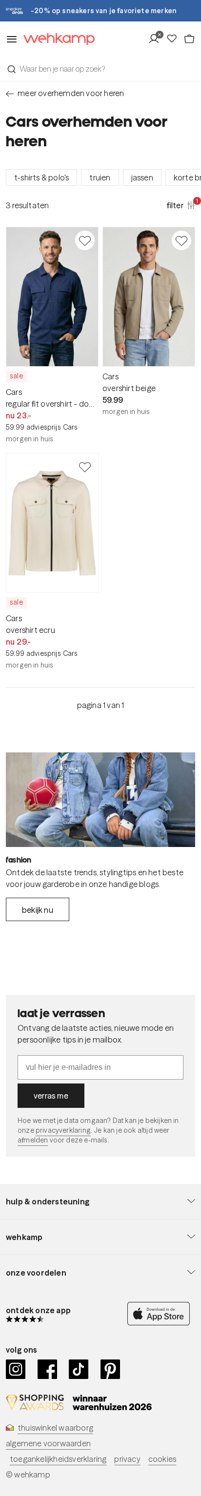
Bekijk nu (37, 910)
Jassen (142, 177)
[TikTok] (79, 1369)
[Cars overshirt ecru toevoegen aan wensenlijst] (85, 466)
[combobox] (100, 69)
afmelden (33, 1140)
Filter (181, 204)
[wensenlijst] (174, 39)
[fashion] (100, 799)
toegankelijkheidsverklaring (58, 1459)
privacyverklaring (63, 1130)
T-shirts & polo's (41, 177)
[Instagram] (16, 1369)
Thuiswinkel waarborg (55, 1428)
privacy (127, 1459)
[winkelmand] (189, 39)
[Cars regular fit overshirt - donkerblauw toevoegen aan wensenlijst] (85, 240)
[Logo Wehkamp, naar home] (56, 39)
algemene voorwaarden (48, 1443)
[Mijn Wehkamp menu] (157, 39)
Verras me (51, 1096)
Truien (99, 177)
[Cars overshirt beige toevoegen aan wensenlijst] (181, 240)
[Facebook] (48, 1369)
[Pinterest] (110, 1369)
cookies (162, 1459)
